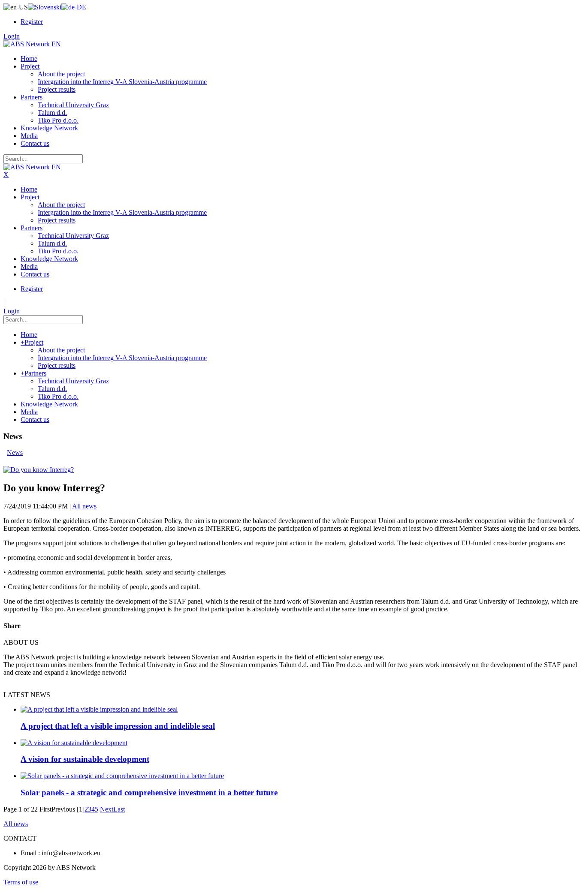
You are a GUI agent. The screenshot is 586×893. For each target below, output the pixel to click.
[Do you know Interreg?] (38, 469)
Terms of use (20, 882)
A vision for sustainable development (85, 759)
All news (84, 506)
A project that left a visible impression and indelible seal (118, 726)
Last (119, 809)
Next (106, 809)
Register (32, 21)
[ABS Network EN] (32, 44)
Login (11, 36)
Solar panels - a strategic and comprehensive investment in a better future (149, 792)
